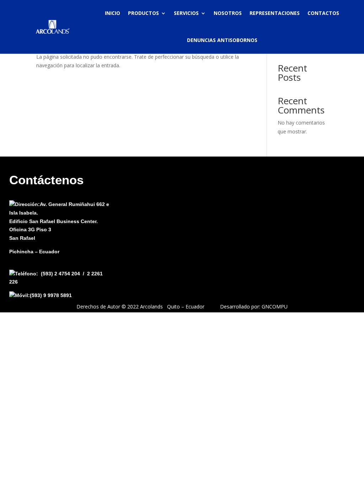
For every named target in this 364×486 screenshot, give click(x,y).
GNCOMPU (275, 306)
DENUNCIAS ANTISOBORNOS (222, 40)
